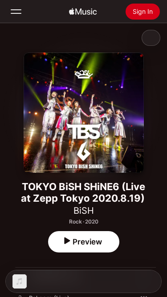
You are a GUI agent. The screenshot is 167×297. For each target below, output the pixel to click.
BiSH (83, 210)
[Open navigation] (16, 11)
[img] (83, 12)
